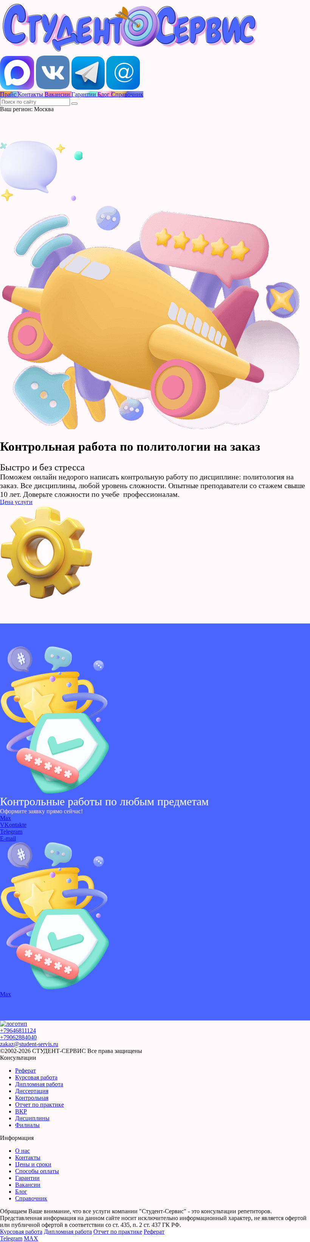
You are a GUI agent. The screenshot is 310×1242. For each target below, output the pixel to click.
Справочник (31, 1198)
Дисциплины (32, 1118)
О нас (22, 1150)
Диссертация (31, 1091)
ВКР (21, 1111)
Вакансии (27, 1185)
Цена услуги (16, 502)
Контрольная (31, 1098)
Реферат (25, 1070)
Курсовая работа (36, 1077)
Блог (21, 1191)
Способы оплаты (37, 1171)
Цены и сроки (33, 1164)
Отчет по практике (39, 1104)
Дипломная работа (39, 1084)
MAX (31, 1238)
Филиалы (27, 1125)
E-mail (8, 838)
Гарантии (27, 1178)
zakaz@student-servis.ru (29, 1044)
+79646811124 (18, 1030)
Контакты (27, 1157)
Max (5, 818)
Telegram (11, 831)
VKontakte (13, 825)
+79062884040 (18, 1037)
